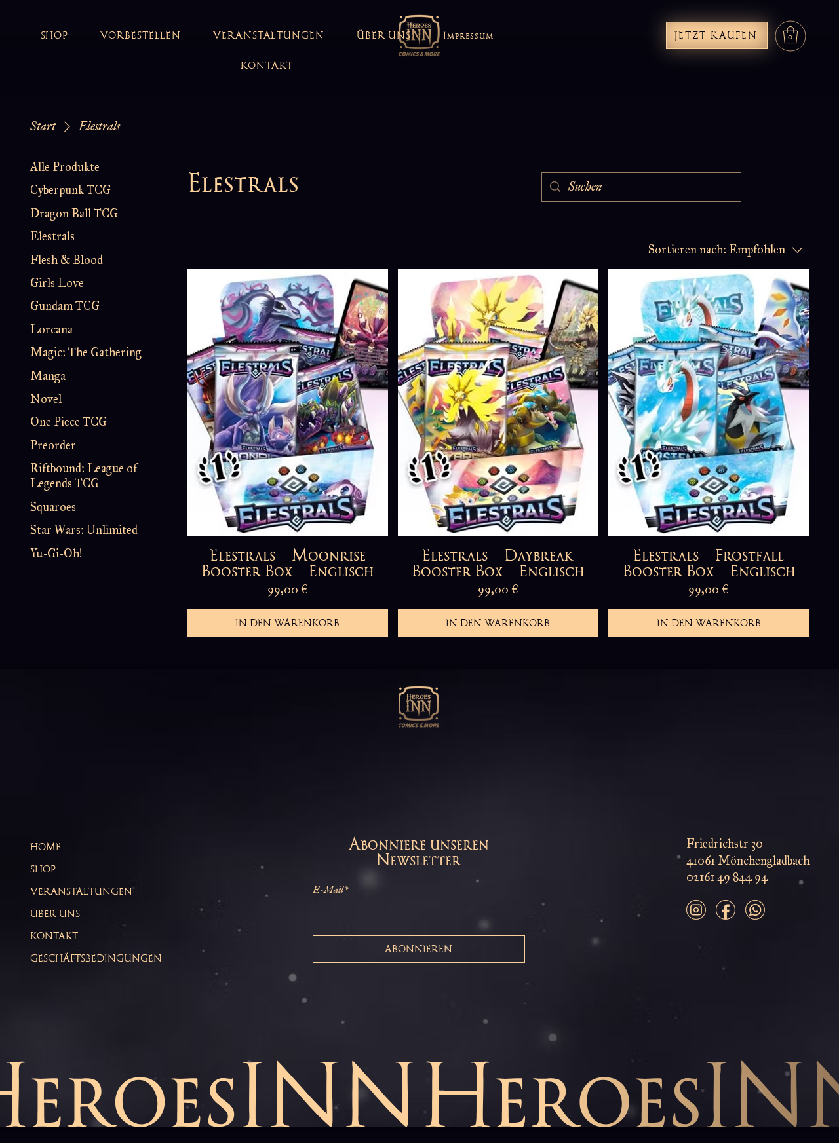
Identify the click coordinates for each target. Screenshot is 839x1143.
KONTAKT (54, 936)
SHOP (43, 869)
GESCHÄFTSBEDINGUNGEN (96, 958)
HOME (45, 847)
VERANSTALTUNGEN (81, 891)
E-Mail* (330, 890)
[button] (790, 34)
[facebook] (725, 910)
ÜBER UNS (55, 914)
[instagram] (696, 910)
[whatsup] (755, 910)
